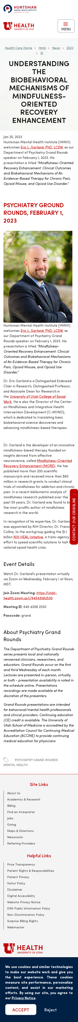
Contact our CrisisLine (73, 519)
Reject (50, 1009)
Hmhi (42, 48)
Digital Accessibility (21, 896)
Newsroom (15, 837)
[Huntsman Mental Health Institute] (20, 8)
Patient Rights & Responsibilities (30, 871)
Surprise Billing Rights (22, 921)
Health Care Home (18, 48)
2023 (70, 48)
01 (42, 53)
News (56, 48)
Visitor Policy (16, 883)
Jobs (10, 818)
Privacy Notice (24, 997)
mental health (15, 765)
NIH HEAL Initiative (28, 537)
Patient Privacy (18, 877)
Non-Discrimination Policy (25, 915)
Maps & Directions (20, 831)
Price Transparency (21, 864)
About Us (13, 793)
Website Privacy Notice (24, 902)
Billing (11, 806)
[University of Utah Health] (18, 26)
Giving (11, 824)
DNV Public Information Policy (28, 908)
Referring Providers (21, 843)
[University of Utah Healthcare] (39, 948)
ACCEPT (20, 1009)
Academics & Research (23, 799)
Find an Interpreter (21, 812)
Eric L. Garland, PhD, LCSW (42, 147)
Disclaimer (14, 889)
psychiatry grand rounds (36, 760)
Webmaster (15, 927)
